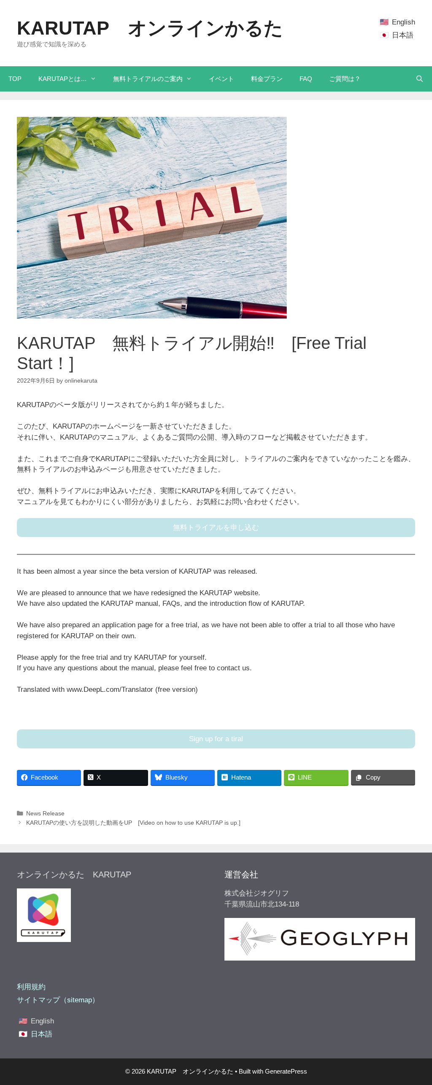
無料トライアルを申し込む (216, 528)
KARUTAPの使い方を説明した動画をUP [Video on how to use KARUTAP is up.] (133, 822)
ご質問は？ (345, 78)
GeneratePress (286, 1071)
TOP (15, 78)
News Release (45, 813)
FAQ (306, 78)
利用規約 (31, 987)
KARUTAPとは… (62, 78)
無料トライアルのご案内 (148, 78)
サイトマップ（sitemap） (58, 1000)
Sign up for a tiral (216, 739)
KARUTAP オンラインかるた (150, 28)
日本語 (402, 35)
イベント (221, 78)
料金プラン (267, 78)
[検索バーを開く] (419, 79)
